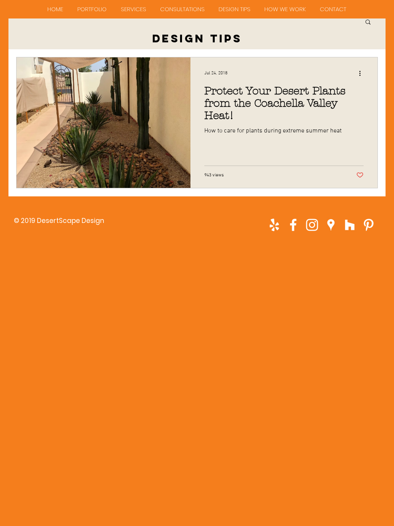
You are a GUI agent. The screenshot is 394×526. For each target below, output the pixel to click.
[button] (368, 22)
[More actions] (362, 73)
